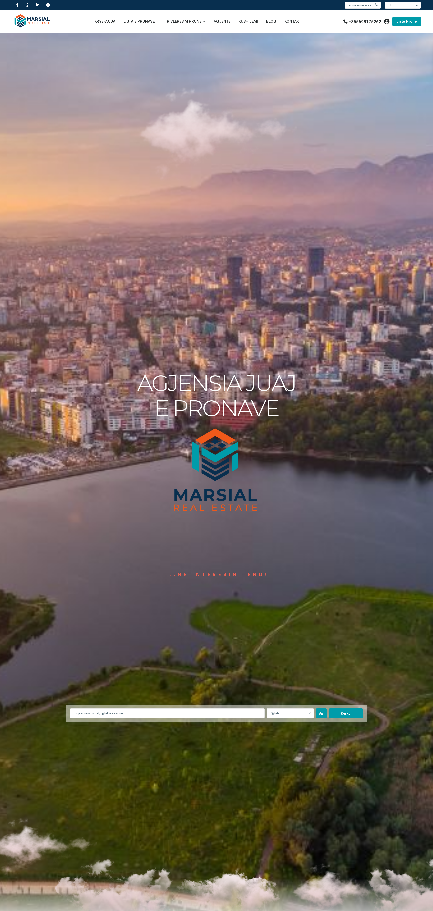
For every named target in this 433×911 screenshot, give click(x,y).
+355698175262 (365, 21)
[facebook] (17, 5)
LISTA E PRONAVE (139, 21)
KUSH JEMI (248, 21)
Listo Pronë (406, 21)
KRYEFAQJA (104, 21)
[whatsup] (27, 5)
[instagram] (48, 5)
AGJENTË (222, 21)
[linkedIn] (38, 5)
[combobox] (290, 713)
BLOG (271, 21)
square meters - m (362, 5)
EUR (392, 5)
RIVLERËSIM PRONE (184, 21)
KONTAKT (292, 21)
